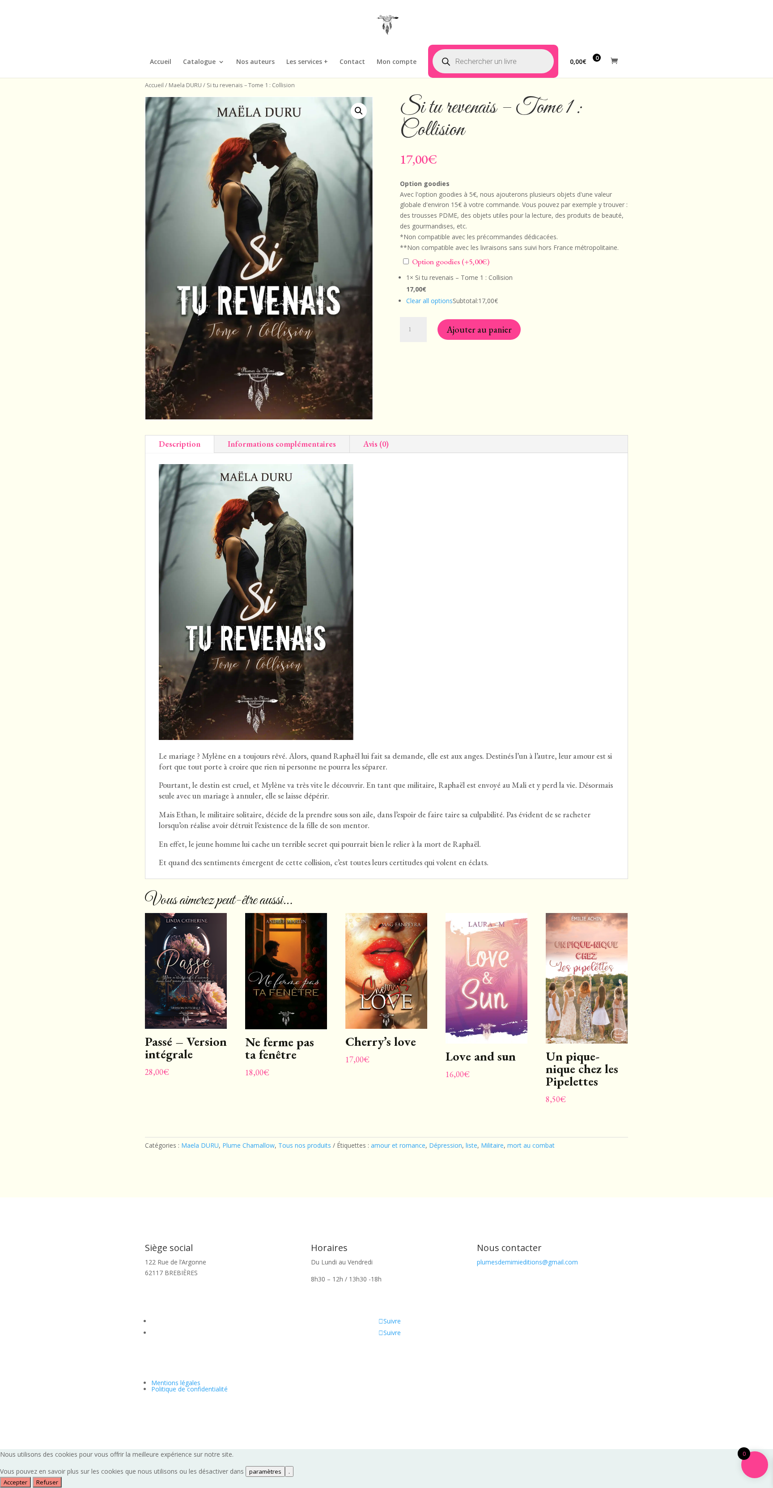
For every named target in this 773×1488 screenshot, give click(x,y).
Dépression (445, 1145)
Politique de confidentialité (189, 1389)
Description (179, 444)
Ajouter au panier (479, 329)
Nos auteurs (255, 62)
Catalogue (199, 62)
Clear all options (429, 300)
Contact (352, 62)
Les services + (307, 62)
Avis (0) (376, 444)
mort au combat (531, 1145)
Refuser (47, 1482)
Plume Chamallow (248, 1145)
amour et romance (398, 1145)
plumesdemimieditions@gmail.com (527, 1262)
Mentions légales (175, 1382)
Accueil (160, 62)
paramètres (265, 1471)
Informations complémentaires (282, 444)
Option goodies (449, 261)
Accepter (15, 1482)
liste (471, 1145)
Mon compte (396, 62)
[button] (359, 111)
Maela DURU (185, 85)
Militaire (492, 1145)
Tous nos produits (304, 1145)
